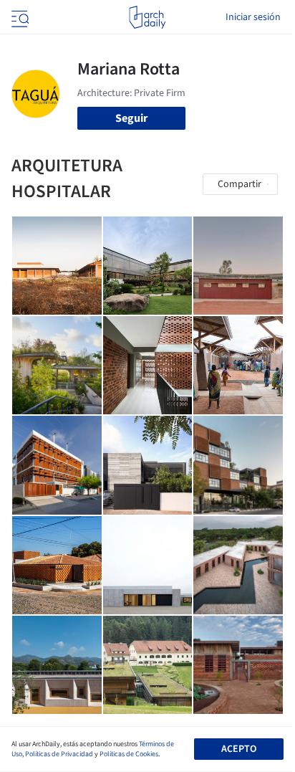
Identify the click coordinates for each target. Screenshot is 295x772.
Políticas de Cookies (129, 754)
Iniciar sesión (253, 17)
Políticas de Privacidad (59, 754)
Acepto (238, 749)
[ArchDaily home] (147, 17)
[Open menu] (19, 17)
